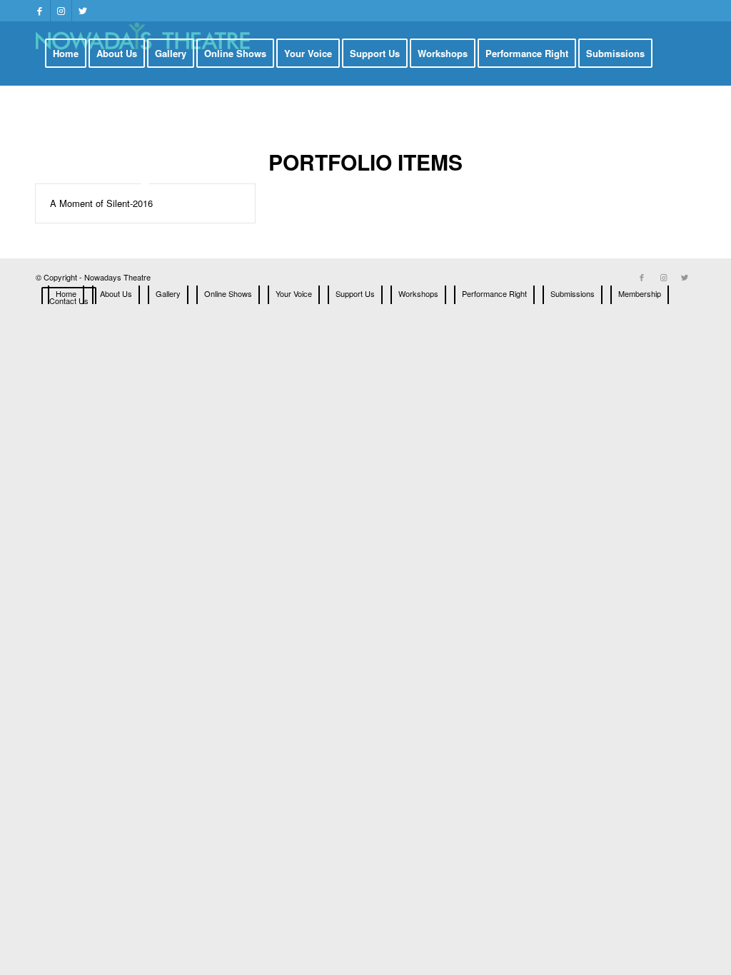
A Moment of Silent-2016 (101, 203)
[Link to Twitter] (83, 10)
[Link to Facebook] (39, 10)
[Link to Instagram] (61, 10)
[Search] (188, 116)
